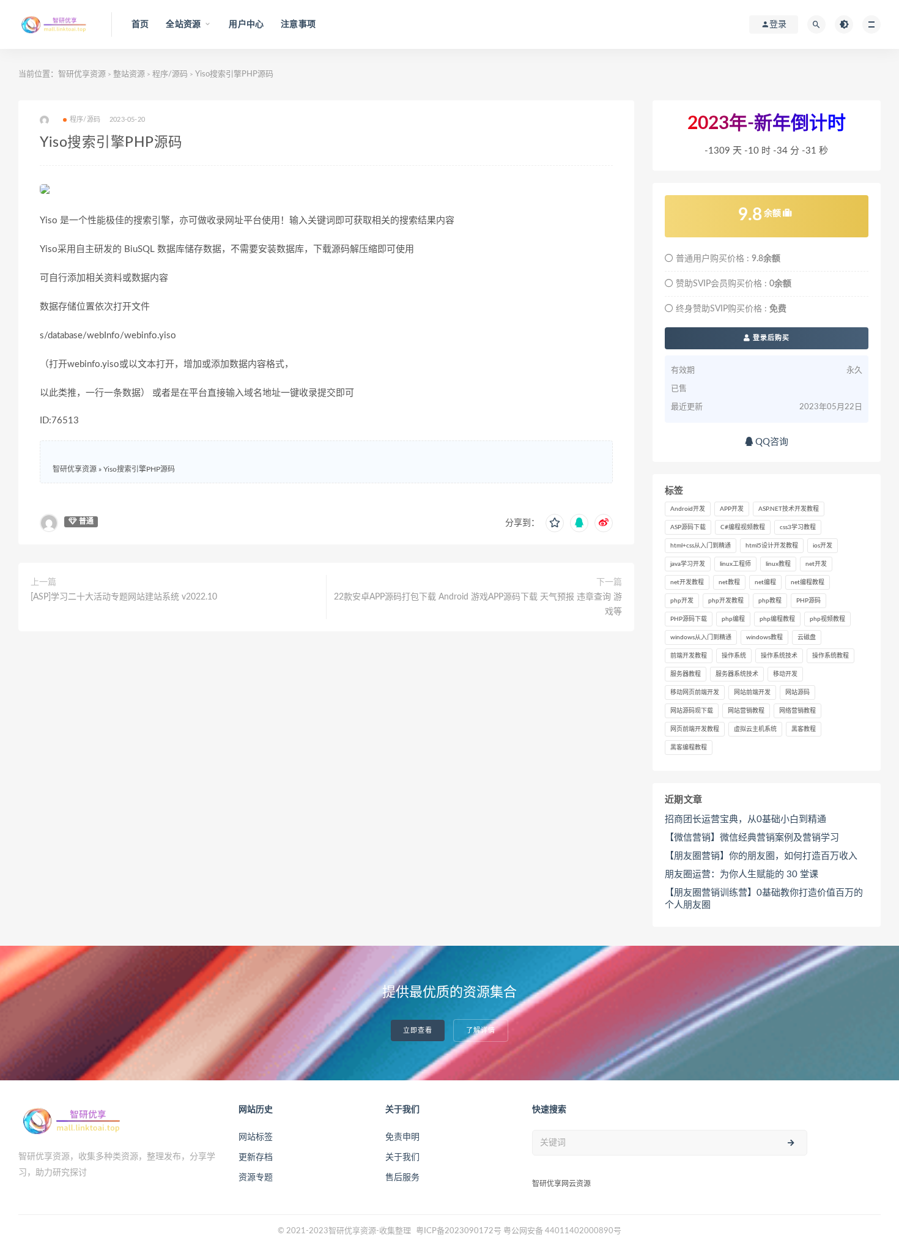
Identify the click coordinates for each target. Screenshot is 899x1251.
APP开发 (732, 509)
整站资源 (129, 74)
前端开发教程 (688, 656)
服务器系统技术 (737, 674)
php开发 (682, 601)
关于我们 (402, 1157)
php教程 (770, 601)
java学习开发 (687, 564)
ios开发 (822, 546)
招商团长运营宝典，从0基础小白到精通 (745, 819)
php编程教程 (777, 619)
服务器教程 (685, 674)
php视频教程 (827, 619)
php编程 (733, 619)
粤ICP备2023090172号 (459, 1231)
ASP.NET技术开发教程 (788, 509)
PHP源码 (808, 601)
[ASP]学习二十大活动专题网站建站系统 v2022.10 (124, 597)
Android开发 (687, 509)
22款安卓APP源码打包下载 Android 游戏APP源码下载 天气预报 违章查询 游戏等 (477, 604)
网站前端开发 (752, 692)
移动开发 (785, 674)
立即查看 (417, 1030)
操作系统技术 (779, 656)
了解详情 (480, 1030)
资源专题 (256, 1177)
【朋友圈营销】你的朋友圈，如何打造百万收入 (761, 856)
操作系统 (734, 656)
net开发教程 (687, 582)
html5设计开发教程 (771, 546)
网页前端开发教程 (694, 729)
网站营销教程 (746, 711)
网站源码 (797, 692)
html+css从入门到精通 (700, 546)
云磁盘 (806, 637)
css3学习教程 (798, 527)
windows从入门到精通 (700, 637)
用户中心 (246, 24)
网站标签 (256, 1137)
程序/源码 (170, 74)
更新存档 (256, 1157)
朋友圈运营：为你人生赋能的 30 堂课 (741, 874)
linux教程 (778, 564)
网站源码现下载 (691, 711)
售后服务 (402, 1177)
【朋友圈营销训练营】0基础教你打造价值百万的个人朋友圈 (764, 899)
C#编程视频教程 (742, 527)
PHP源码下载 (688, 619)
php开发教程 (726, 601)
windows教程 (764, 637)
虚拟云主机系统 (755, 729)
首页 (140, 24)
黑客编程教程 (688, 747)
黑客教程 (803, 729)
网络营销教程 (797, 711)
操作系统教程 (830, 656)
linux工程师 (735, 564)
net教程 (729, 582)
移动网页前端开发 (694, 692)
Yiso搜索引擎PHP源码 (139, 469)
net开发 (816, 564)
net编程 (765, 582)
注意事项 (298, 24)
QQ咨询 (770, 442)
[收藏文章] (555, 523)
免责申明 (402, 1137)
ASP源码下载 (688, 527)
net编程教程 (807, 582)
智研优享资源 (82, 74)
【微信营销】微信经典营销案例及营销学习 (752, 837)
